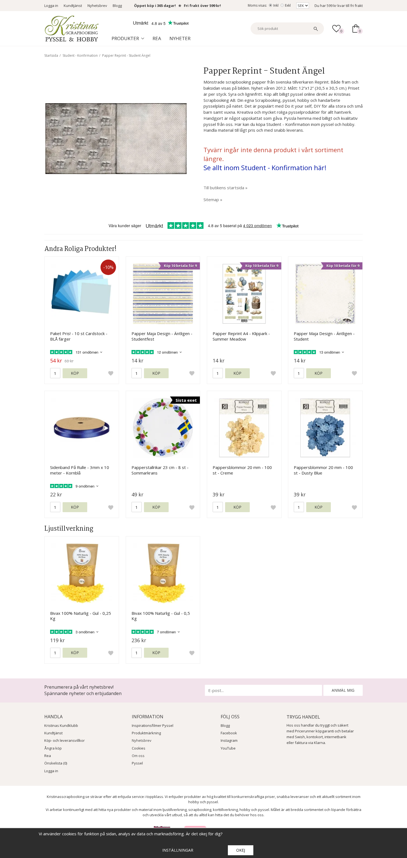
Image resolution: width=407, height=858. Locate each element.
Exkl (288, 5)
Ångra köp (53, 748)
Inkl (276, 5)
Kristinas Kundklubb (61, 725)
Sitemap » (213, 199)
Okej (240, 850)
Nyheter (179, 38)
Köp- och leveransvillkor (64, 740)
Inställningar (177, 850)
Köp (75, 373)
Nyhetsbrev (97, 5)
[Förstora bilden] (116, 138)
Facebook (229, 732)
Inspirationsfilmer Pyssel (152, 725)
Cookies (138, 748)
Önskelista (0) (55, 763)
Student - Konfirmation (80, 55)
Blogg (117, 5)
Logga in (51, 5)
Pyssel (137, 763)
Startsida (51, 55)
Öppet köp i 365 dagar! (155, 5)
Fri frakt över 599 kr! (202, 5)
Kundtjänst (73, 5)
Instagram (229, 740)
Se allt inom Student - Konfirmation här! (265, 167)
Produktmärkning (146, 732)
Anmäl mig (343, 690)
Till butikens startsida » (226, 187)
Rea (157, 38)
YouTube (228, 748)
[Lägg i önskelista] (110, 373)
